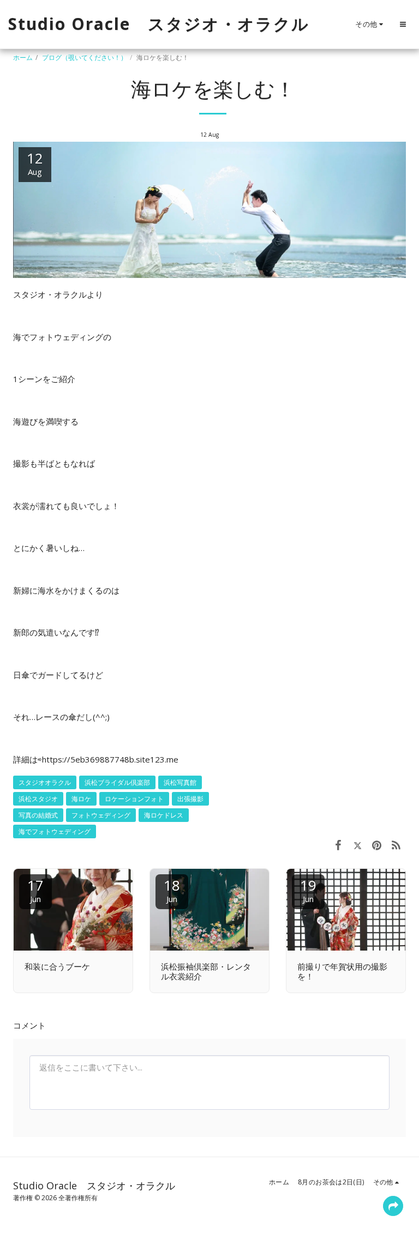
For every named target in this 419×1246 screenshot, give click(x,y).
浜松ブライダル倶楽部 (117, 782)
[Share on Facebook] (338, 844)
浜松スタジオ (38, 798)
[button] (403, 24)
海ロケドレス (163, 815)
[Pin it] (377, 844)
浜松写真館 (180, 782)
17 (35, 889)
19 (308, 889)
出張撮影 (190, 798)
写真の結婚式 (38, 815)
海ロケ (81, 798)
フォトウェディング (100, 815)
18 (172, 889)
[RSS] (396, 844)
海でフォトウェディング (55, 831)
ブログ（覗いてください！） (84, 57)
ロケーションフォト (134, 798)
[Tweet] (358, 844)
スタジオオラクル (45, 782)
